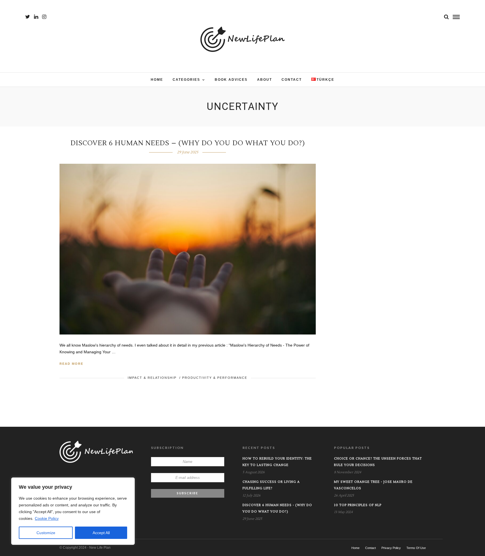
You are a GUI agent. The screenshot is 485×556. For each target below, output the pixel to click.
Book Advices (231, 80)
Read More (71, 363)
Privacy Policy (391, 548)
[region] (73, 511)
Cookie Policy (47, 518)
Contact (292, 80)
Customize (45, 532)
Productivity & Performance (214, 377)
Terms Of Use (416, 548)
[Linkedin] (36, 16)
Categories (186, 80)
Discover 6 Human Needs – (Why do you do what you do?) (187, 143)
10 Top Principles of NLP (357, 505)
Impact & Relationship (152, 377)
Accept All (101, 532)
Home (157, 80)
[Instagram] (44, 16)
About (264, 80)
